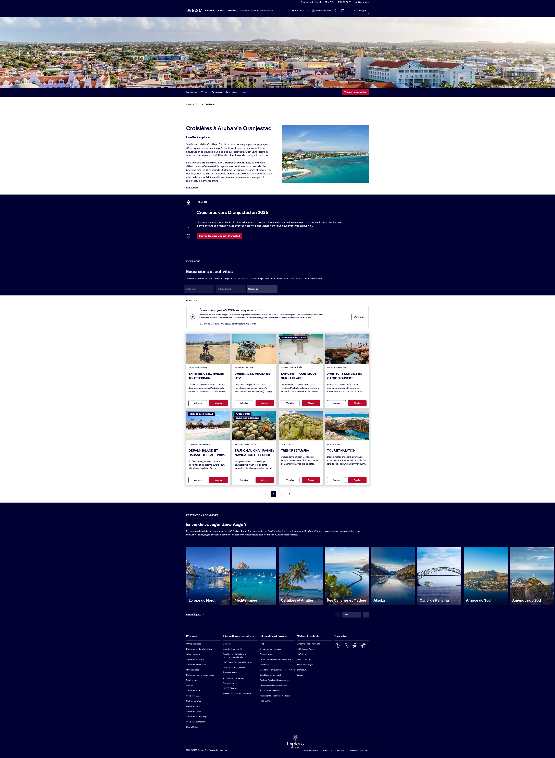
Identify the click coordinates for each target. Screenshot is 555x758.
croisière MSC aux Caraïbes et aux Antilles (226, 162)
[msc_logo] (194, 11)
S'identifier (359, 317)
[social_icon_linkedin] (346, 645)
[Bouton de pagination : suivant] (290, 494)
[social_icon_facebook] (337, 645)
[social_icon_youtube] (354, 645)
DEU (332, 2)
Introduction (191, 92)
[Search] (335, 10)
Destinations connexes (236, 92)
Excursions (217, 92)
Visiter (204, 92)
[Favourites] (342, 10)
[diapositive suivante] (366, 614)
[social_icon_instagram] (363, 645)
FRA (327, 2)
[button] (262, 289)
